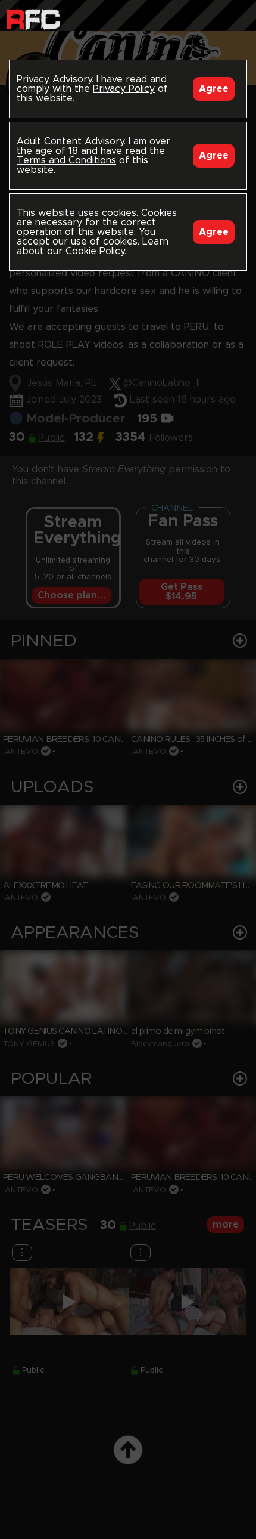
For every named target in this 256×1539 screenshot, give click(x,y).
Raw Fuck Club (33, 18)
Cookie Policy (94, 251)
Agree (214, 89)
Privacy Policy (124, 89)
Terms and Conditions (66, 160)
